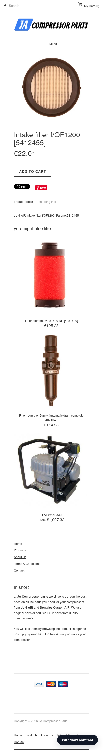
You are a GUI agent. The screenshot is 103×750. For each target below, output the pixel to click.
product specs (23, 201)
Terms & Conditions (27, 563)
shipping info (47, 201)
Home (18, 543)
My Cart (91, 6)
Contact (19, 570)
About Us (20, 557)
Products (20, 550)
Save (43, 188)
